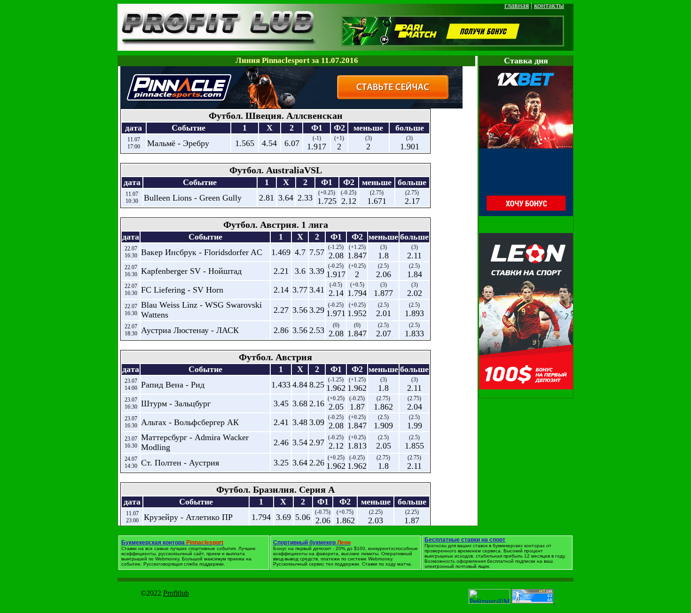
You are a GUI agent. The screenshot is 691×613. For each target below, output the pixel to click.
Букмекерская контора (172, 542)
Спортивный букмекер (312, 542)
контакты (549, 5)
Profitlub (176, 593)
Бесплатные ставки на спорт (464, 539)
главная (516, 5)
